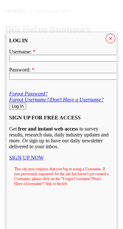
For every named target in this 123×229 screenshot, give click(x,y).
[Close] (110, 38)
